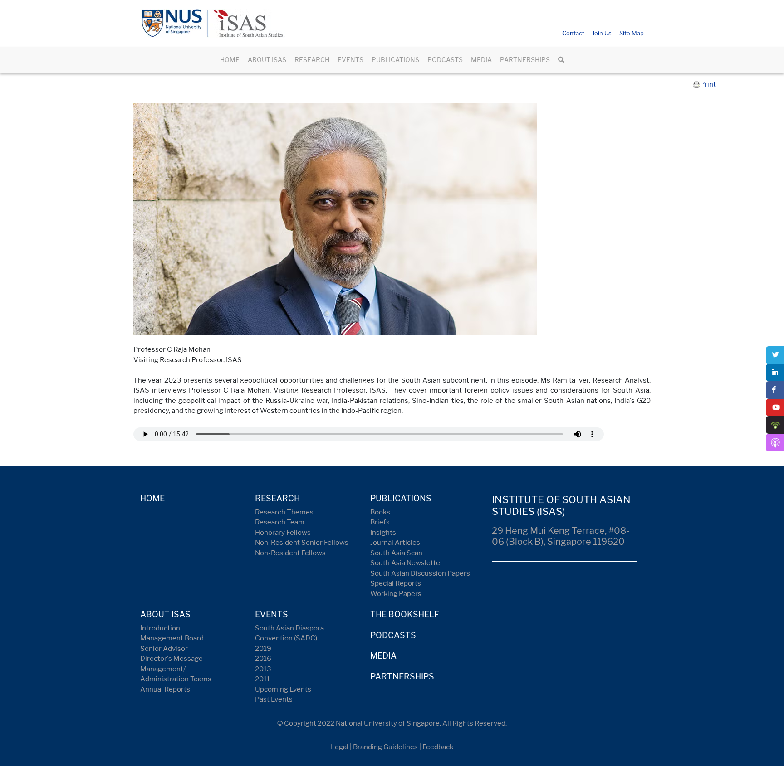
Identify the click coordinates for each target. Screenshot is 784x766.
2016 (263, 658)
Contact (573, 33)
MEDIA (481, 59)
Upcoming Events (283, 689)
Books (380, 512)
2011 (262, 679)
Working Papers (395, 594)
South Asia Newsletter (406, 563)
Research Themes (284, 512)
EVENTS (350, 59)
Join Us (602, 33)
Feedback (437, 747)
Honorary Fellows (283, 532)
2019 (263, 649)
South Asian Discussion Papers (420, 573)
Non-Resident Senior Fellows (301, 542)
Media (383, 655)
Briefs (380, 522)
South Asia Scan (396, 553)
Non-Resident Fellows (290, 553)
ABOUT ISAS (267, 59)
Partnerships (402, 676)
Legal (339, 747)
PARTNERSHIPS (525, 59)
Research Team (279, 522)
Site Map (631, 33)
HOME (230, 59)
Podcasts (393, 635)
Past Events (274, 699)
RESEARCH (311, 59)
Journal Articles (395, 542)
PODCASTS (445, 59)
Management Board (172, 638)
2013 (263, 669)
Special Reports (395, 583)
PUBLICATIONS (395, 59)
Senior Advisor (164, 649)
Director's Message (171, 658)
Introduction (160, 628)
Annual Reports (165, 689)
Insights (383, 532)
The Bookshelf (404, 614)
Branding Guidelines (385, 747)
